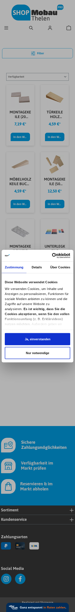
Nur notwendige (37, 353)
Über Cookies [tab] (60, 267)
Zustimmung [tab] (14, 267)
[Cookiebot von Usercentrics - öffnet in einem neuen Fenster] (53, 255)
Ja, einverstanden (37, 339)
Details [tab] (37, 267)
